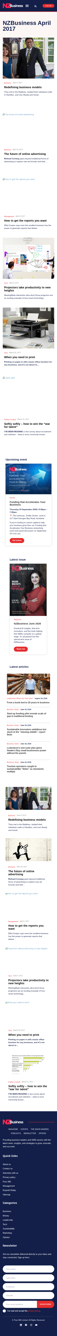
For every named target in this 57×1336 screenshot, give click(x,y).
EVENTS (24, 1129)
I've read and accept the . (23, 1311)
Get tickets (16, 540)
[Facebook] (26, 1325)
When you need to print (19, 357)
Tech (6, 283)
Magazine (17, 619)
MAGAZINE (13, 1129)
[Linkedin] (21, 1325)
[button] (27, 5)
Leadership (11, 698)
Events (12, 498)
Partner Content (10, 420)
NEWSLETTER (30, 1133)
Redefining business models (23, 87)
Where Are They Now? (24, 698)
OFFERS (42, 1133)
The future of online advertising (25, 153)
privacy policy (34, 1311)
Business (7, 83)
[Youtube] (36, 1325)
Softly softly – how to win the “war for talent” (27, 1088)
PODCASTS (16, 1133)
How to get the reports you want (25, 220)
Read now (21, 649)
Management (9, 216)
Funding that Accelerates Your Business (28, 503)
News (17, 709)
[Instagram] (31, 1325)
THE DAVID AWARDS (40, 1129)
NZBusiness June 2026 (27, 623)
